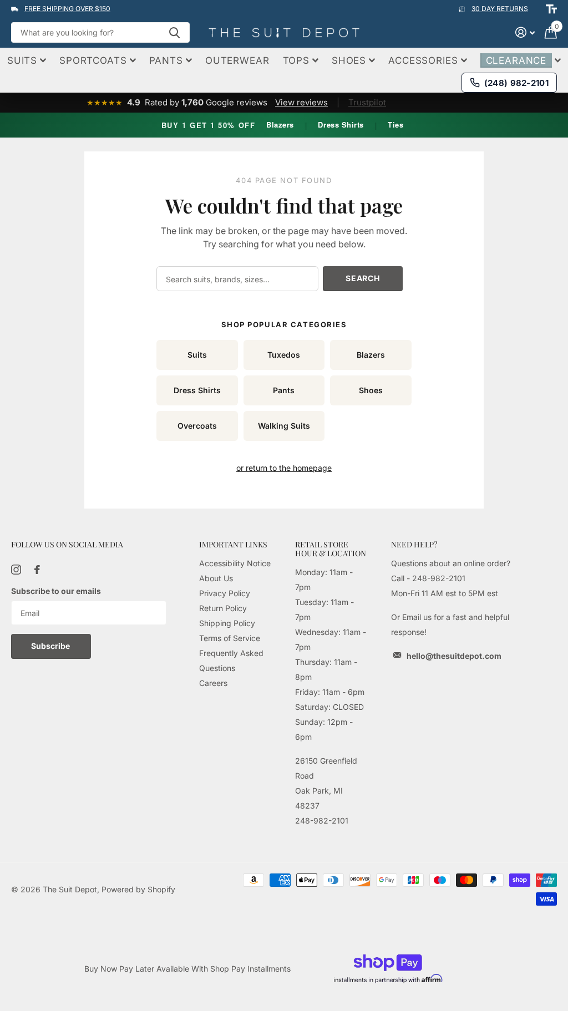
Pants (284, 390)
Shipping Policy (227, 623)
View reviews (301, 102)
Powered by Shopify (138, 889)
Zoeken (174, 32)
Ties (395, 124)
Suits (197, 354)
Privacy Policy (224, 593)
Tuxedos (283, 354)
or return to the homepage (284, 468)
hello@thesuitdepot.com (454, 656)
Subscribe (51, 646)
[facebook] (37, 569)
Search (362, 278)
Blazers (280, 124)
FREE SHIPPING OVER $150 (67, 8)
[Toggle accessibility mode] (551, 9)
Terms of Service (229, 638)
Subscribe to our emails (56, 591)
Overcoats (197, 425)
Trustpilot (367, 102)
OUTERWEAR (237, 60)
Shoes (371, 390)
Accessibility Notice (235, 563)
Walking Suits (284, 425)
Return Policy (223, 608)
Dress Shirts (340, 124)
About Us (216, 578)
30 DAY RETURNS (499, 8)
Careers (213, 683)
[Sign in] (525, 32)
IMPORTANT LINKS (233, 544)
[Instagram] (16, 570)
